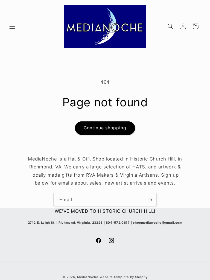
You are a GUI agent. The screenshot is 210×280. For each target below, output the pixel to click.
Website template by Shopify (124, 277)
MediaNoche (87, 277)
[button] (12, 26)
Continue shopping (105, 127)
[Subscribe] (150, 199)
